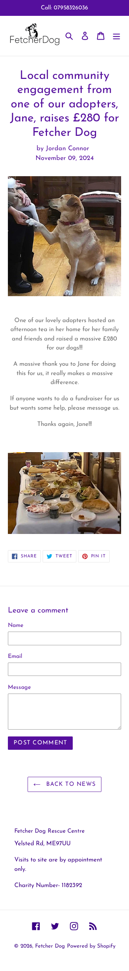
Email (15, 656)
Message (19, 687)
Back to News (70, 784)
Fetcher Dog (50, 946)
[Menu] (116, 35)
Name (15, 625)
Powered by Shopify (91, 946)
